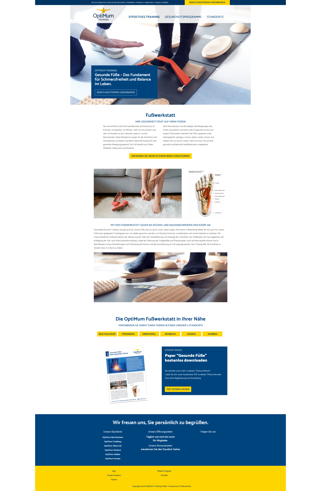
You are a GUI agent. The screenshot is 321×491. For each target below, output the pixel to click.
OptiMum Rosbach (113, 450)
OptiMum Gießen (112, 454)
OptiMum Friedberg (112, 441)
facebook (212, 439)
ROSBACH (139, 2)
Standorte (215, 17)
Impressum (174, 486)
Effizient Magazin (164, 471)
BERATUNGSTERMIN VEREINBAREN (207, 2)
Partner (114, 479)
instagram (204, 439)
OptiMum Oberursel (113, 446)
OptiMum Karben (112, 458)
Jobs (114, 471)
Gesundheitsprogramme (183, 17)
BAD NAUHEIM (119, 2)
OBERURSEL (149, 2)
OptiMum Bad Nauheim (112, 437)
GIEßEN (158, 2)
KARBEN (165, 2)
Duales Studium (114, 475)
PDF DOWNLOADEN (178, 389)
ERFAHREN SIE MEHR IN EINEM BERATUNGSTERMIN (160, 156)
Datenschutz (185, 486)
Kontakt (164, 475)
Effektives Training (144, 17)
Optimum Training (103, 14)
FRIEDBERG (130, 2)
